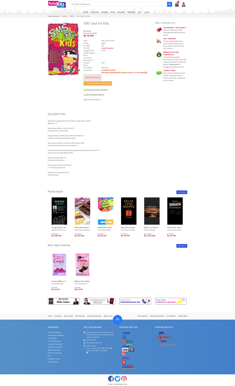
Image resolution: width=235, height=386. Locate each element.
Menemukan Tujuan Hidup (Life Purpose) (112, 227)
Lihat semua (182, 192)
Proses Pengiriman (54, 353)
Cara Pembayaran (54, 341)
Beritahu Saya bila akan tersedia (98, 83)
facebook (111, 379)
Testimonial (173, 64)
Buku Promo (108, 316)
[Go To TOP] (117, 319)
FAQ (49, 356)
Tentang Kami (142, 316)
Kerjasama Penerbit (157, 316)
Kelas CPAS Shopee (128, 227)
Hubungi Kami (53, 361)
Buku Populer (80, 316)
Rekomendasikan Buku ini (94, 94)
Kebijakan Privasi (54, 359)
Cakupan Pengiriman (55, 344)
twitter (117, 379)
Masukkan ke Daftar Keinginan (96, 90)
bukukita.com (122, 384)
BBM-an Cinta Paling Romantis (85, 281)
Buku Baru (58, 316)
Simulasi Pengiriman (55, 347)
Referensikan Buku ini (93, 99)
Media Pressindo (107, 48)
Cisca (103, 43)
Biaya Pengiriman (54, 350)
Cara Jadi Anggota (54, 332)
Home (50, 316)
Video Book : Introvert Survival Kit (179, 227)
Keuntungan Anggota (56, 335)
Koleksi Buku (182, 316)
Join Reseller (171, 316)
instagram (124, 379)
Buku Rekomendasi (94, 316)
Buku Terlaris (68, 316)
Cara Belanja (52, 338)
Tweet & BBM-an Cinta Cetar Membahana (66, 281)
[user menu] (184, 4)
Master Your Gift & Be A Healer (155, 227)
